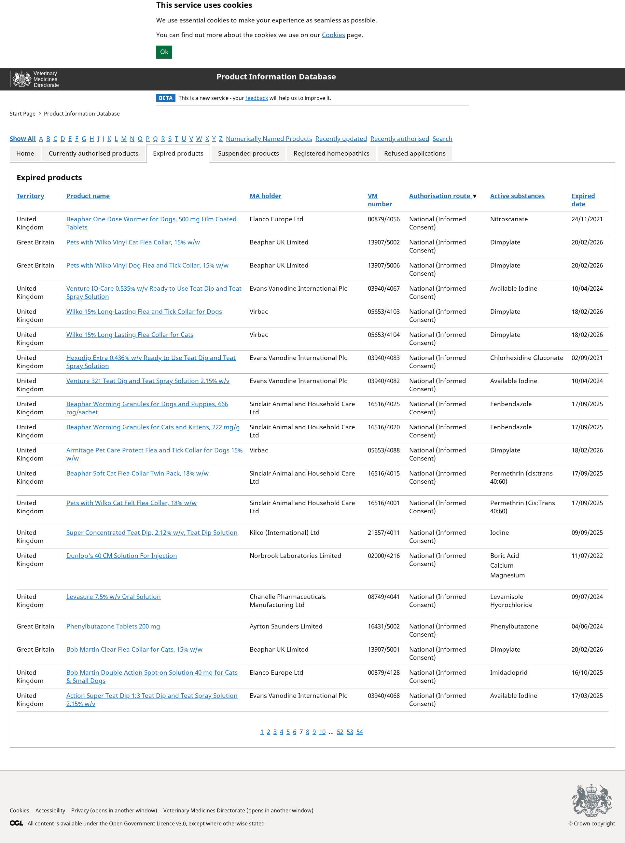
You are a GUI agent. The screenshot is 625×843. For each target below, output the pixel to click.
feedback (256, 98)
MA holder (266, 196)
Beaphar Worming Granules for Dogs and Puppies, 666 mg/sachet (147, 408)
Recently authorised (399, 138)
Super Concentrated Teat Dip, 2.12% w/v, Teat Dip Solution (152, 532)
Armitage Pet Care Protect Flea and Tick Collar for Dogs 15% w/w (154, 454)
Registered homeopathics (331, 153)
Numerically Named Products (269, 138)
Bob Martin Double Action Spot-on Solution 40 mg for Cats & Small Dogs (152, 676)
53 (350, 731)
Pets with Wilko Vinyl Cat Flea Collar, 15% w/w (133, 242)
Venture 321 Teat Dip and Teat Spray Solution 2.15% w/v (147, 381)
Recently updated (341, 138)
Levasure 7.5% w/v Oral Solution (113, 596)
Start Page (22, 113)
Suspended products (248, 153)
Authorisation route (440, 196)
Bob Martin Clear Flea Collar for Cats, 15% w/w (134, 649)
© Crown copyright (591, 823)
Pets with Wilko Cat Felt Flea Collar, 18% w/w (131, 503)
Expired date (583, 200)
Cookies (333, 35)
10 (322, 731)
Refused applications (415, 153)
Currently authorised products (93, 153)
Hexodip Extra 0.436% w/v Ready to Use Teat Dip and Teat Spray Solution (151, 361)
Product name (88, 196)
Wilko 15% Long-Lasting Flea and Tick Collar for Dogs (144, 311)
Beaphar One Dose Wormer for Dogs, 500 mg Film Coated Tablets (151, 223)
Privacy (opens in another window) (114, 810)
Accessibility (50, 810)
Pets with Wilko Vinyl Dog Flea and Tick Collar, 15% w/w (147, 265)
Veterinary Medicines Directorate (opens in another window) (238, 810)
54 (359, 731)
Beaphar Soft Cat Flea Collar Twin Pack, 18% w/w (137, 473)
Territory (30, 196)
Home (25, 153)
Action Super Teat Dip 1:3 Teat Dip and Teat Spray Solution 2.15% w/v (152, 699)
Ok (164, 52)
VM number (380, 200)
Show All (23, 138)
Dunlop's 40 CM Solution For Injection (121, 555)
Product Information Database (276, 76)
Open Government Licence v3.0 (147, 823)
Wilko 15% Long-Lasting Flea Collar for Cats (129, 334)
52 (340, 731)
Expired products (178, 153)
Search (442, 138)
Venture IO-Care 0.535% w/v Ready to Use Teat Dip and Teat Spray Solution (154, 292)
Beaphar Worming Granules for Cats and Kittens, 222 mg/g (153, 427)
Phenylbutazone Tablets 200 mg (113, 626)
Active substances (517, 196)
